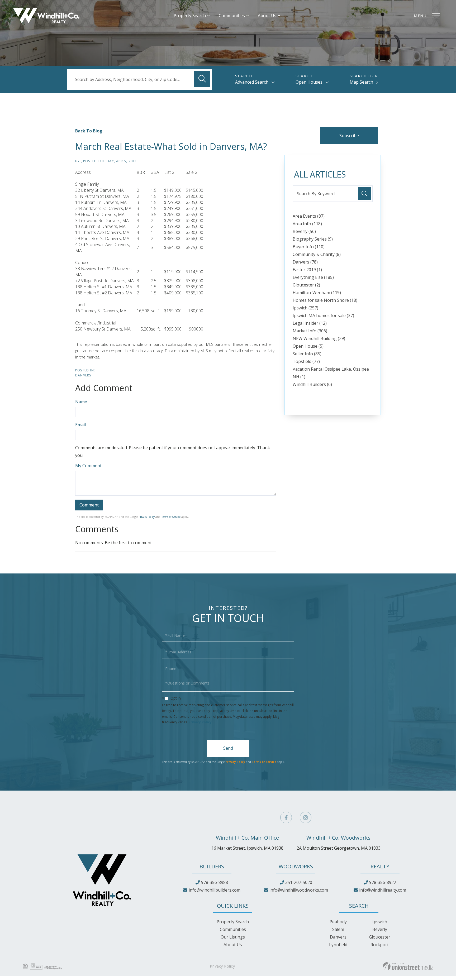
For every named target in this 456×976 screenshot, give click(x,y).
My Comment (88, 465)
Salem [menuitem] (338, 929)
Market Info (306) (310, 331)
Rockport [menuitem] (379, 945)
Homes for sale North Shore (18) (325, 300)
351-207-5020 (298, 882)
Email (80, 425)
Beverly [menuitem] (379, 929)
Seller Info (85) (307, 354)
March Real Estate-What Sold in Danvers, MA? (171, 146)
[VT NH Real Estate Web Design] (408, 966)
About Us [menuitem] (267, 15)
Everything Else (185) (313, 277)
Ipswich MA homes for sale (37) (323, 315)
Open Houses (309, 82)
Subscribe (349, 135)
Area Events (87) (309, 216)
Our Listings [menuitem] (233, 937)
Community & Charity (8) (317, 254)
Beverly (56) (304, 231)
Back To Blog (88, 131)
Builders (212, 866)
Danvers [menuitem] (338, 937)
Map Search (361, 82)
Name (81, 402)
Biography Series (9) (313, 239)
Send (228, 748)
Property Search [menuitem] (190, 15)
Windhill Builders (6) (312, 384)
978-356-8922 (382, 882)
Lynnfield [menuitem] (338, 945)
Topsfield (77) (306, 361)
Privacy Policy (147, 517)
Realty (379, 866)
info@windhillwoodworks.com (298, 890)
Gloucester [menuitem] (379, 937)
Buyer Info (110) (309, 247)
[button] (202, 79)
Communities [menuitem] (232, 15)
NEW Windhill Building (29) (319, 338)
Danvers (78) (305, 262)
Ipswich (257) (305, 308)
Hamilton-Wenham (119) (317, 292)
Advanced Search (251, 82)
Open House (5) (308, 346)
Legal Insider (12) (310, 323)
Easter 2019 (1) (307, 269)
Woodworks (296, 866)
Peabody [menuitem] (338, 922)
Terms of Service (170, 517)
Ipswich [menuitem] (379, 922)
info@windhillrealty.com (382, 890)
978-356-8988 (214, 882)
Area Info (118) (307, 224)
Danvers (83, 375)
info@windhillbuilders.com (214, 890)
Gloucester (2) (306, 285)
